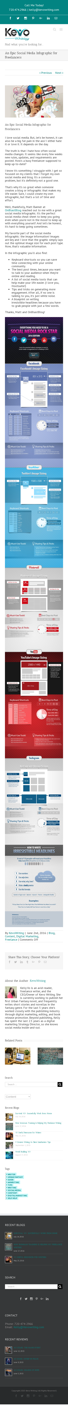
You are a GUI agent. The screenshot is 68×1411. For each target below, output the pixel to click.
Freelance (11, 939)
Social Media (14, 1190)
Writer (11, 1174)
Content (10, 936)
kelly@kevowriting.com (44, 10)
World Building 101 (23, 1152)
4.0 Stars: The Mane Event (27, 1347)
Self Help (12, 1198)
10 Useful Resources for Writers (28, 1132)
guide (11, 1179)
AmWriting (13, 1182)
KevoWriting (16, 933)
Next (58, 73)
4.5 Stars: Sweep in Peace (26, 1359)
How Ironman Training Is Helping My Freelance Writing (38, 1123)
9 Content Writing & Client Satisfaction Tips (33, 1142)
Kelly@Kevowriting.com (29, 1327)
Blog (52, 933)
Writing (12, 1187)
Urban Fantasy (15, 1177)
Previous (46, 73)
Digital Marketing (27, 936)
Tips (10, 1185)
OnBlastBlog (13, 210)
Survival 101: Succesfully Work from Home (33, 1113)
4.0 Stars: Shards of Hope (26, 1370)
